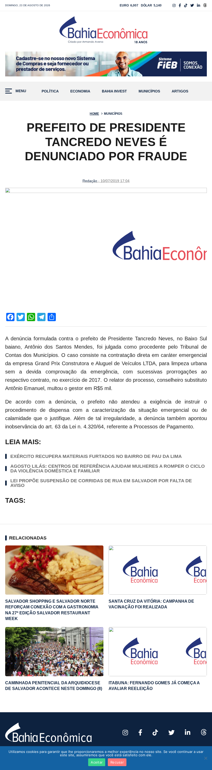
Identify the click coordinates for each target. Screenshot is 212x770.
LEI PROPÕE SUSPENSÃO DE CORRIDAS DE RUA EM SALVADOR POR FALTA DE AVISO (101, 483)
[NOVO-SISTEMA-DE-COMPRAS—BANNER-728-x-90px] (106, 64)
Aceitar (97, 762)
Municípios (149, 91)
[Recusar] (205, 758)
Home (94, 114)
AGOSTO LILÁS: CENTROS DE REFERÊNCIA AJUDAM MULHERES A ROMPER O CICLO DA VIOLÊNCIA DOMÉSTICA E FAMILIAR (107, 468)
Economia (80, 91)
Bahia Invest (114, 91)
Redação (89, 181)
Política (50, 91)
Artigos (180, 91)
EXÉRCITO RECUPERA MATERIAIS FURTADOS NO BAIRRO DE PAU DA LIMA (96, 456)
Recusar (117, 762)
